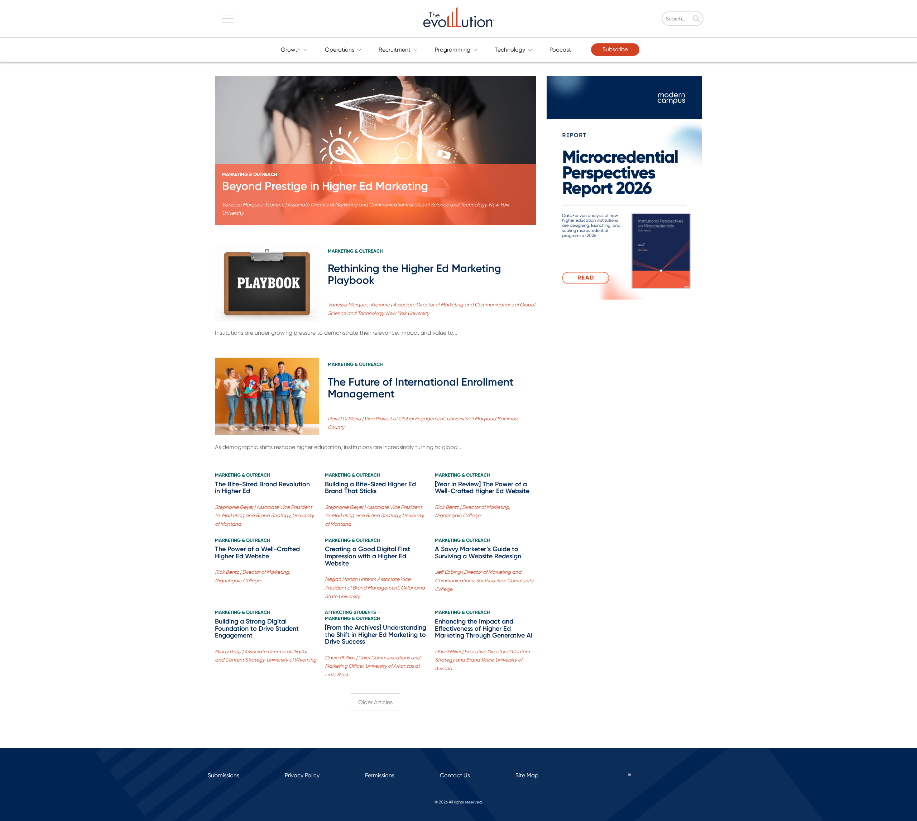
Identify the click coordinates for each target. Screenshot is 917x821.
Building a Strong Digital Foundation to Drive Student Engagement (257, 628)
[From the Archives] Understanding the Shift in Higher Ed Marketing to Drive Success (375, 635)
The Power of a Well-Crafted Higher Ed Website (257, 552)
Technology (510, 49)
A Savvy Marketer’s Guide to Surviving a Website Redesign (478, 552)
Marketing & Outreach (249, 174)
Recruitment (395, 49)
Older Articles (375, 702)
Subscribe (615, 49)
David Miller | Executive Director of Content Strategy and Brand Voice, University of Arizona (482, 660)
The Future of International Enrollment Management (420, 388)
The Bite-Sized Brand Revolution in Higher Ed (262, 487)
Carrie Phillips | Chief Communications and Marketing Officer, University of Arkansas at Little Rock (372, 666)
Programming (452, 49)
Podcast (560, 49)
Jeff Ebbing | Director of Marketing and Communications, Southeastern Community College (484, 580)
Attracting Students (350, 612)
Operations (339, 49)
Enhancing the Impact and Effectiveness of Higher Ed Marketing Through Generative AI (484, 628)
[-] (375, 150)
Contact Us (455, 775)
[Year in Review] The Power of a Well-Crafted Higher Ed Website (482, 487)
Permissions (379, 775)
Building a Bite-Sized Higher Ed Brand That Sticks (370, 487)
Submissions (223, 775)
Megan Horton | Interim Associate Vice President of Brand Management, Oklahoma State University (375, 587)
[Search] (696, 19)
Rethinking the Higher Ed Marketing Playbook (414, 274)
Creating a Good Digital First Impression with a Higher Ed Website (367, 556)
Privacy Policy (302, 775)
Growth (291, 49)
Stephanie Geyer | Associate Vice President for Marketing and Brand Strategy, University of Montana (264, 515)
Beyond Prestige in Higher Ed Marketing (325, 186)
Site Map (526, 775)
